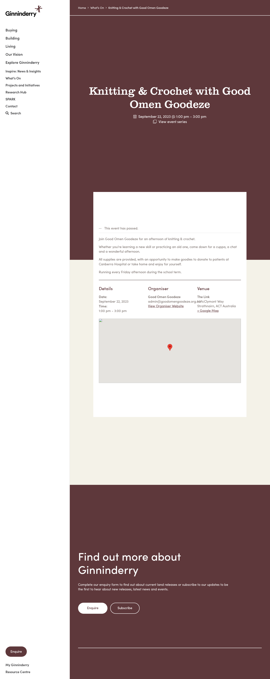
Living (10, 46)
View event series (173, 121)
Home (82, 8)
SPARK (10, 99)
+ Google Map (208, 310)
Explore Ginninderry (22, 62)
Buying (11, 30)
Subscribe (125, 607)
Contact (11, 106)
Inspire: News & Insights (23, 71)
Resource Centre (18, 671)
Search (15, 113)
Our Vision (14, 55)
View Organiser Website (166, 306)
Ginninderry (24, 11)
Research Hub (16, 92)
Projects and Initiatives (23, 85)
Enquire (16, 651)
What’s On (13, 78)
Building (12, 38)
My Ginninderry (17, 664)
